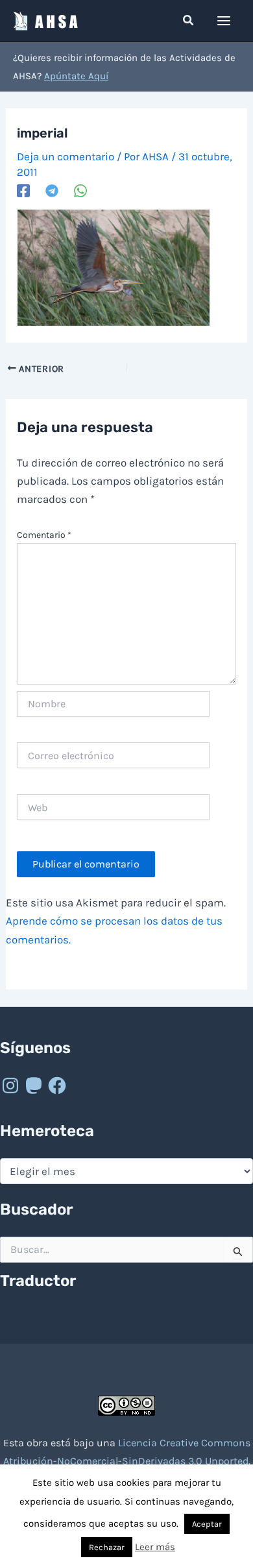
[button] (189, 20)
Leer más (155, 1547)
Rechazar (107, 1547)
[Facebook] (23, 190)
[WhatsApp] (80, 190)
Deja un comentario (65, 156)
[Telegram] (51, 190)
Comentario (44, 534)
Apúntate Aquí (76, 76)
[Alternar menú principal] (224, 21)
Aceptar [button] (207, 1524)
